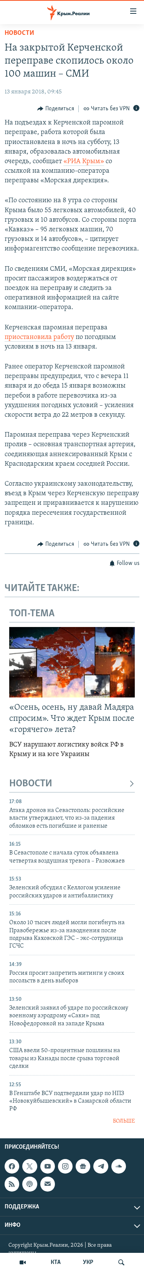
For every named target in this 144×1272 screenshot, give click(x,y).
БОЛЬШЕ (124, 1121)
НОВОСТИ (30, 784)
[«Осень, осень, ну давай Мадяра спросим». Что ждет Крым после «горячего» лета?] (72, 662)
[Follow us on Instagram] (65, 1166)
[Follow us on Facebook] (12, 1166)
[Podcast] (29, 1184)
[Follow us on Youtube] (47, 1166)
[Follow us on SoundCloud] (118, 1166)
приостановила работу (39, 337)
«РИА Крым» (83, 161)
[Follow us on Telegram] (100, 1166)
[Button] (55, 109)
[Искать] (121, 1262)
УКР (88, 1262)
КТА (56, 1262)
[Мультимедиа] (22, 1262)
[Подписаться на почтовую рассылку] (47, 1184)
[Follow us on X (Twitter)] (29, 1166)
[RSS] (12, 1184)
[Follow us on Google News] (83, 1166)
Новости (19, 33)
